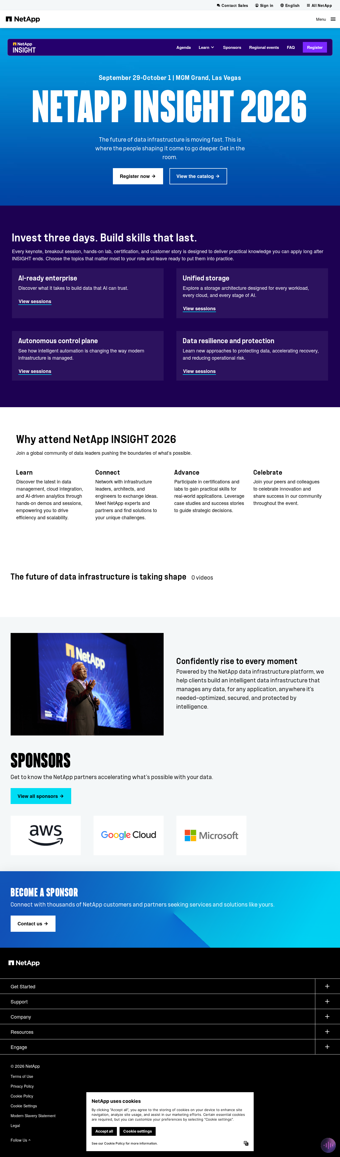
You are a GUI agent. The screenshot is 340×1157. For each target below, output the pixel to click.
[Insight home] (24, 49)
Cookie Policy (22, 1096)
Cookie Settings (24, 1105)
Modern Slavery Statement (33, 1115)
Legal (15, 1125)
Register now (135, 176)
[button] (326, 19)
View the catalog (195, 176)
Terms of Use (22, 1076)
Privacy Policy (22, 1086)
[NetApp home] (23, 19)
